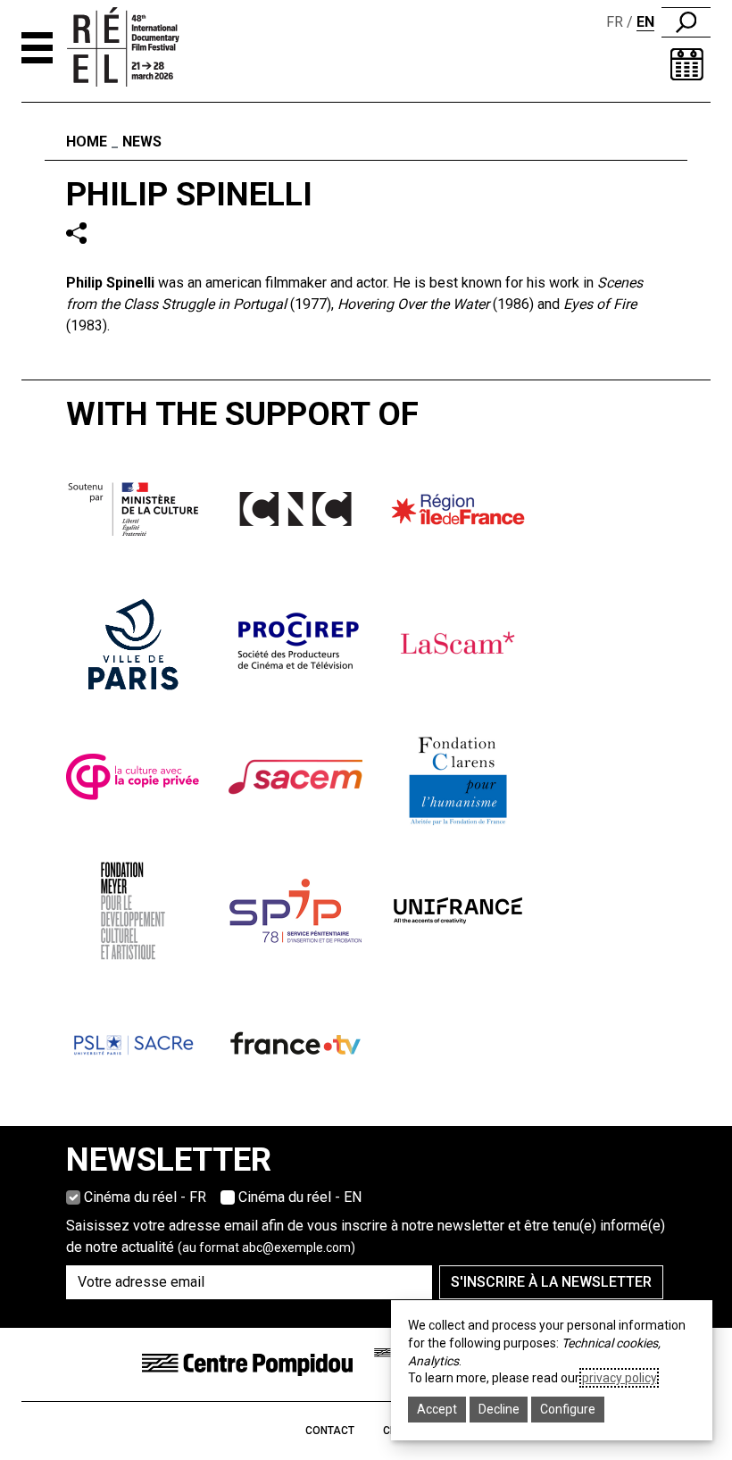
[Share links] (76, 232)
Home (86, 141)
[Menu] (37, 47)
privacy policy (619, 1378)
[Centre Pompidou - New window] (247, 1363)
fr (614, 21)
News (142, 141)
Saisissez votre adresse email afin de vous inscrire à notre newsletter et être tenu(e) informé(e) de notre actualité (365, 1236)
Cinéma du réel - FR (145, 1197)
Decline (499, 1409)
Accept (437, 1409)
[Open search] (686, 22)
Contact (329, 1430)
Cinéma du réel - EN (300, 1197)
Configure (567, 1409)
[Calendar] (687, 64)
